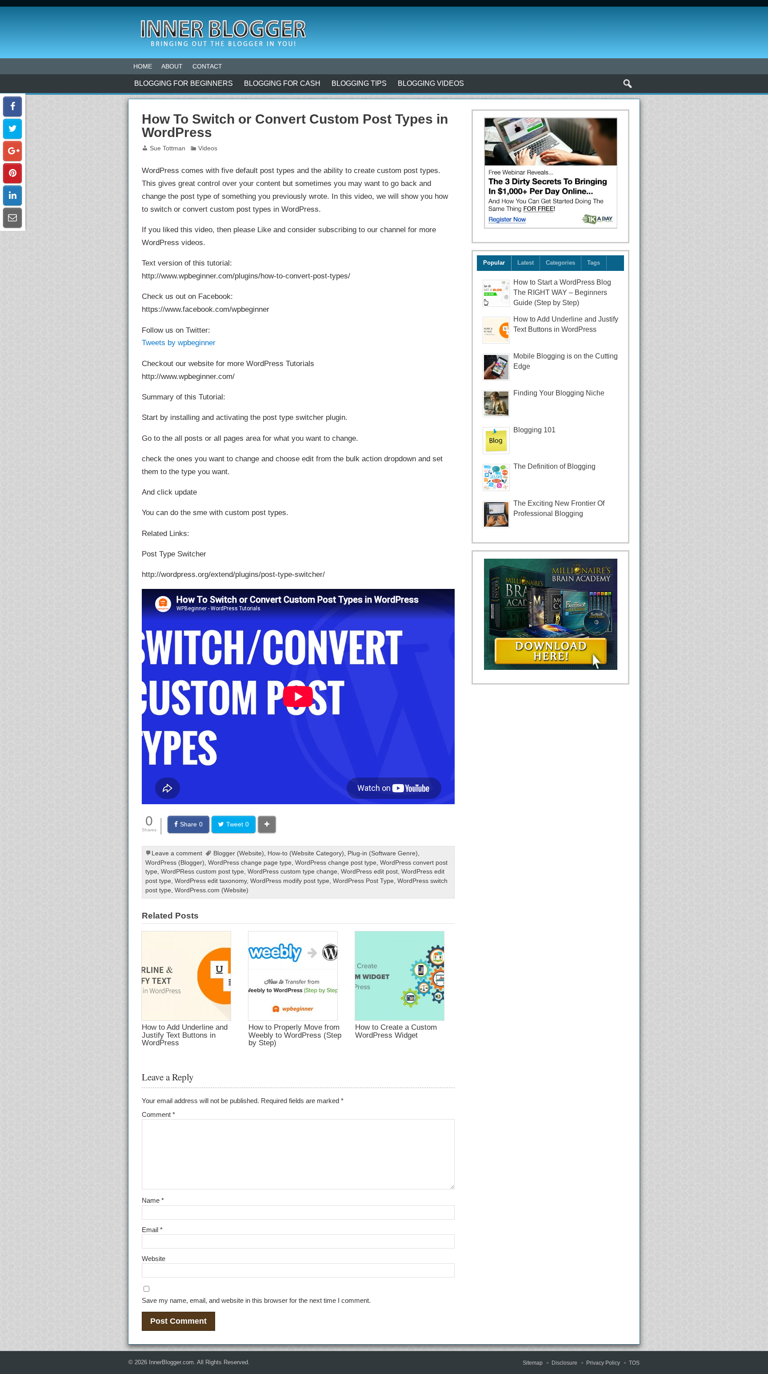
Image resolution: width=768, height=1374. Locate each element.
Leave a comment (177, 853)
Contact (207, 66)
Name (153, 1200)
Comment (158, 1114)
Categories (560, 262)
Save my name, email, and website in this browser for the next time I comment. (256, 1300)
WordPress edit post (369, 871)
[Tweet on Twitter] (12, 129)
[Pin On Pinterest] (12, 173)
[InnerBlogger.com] (222, 17)
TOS (634, 1363)
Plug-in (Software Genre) (383, 853)
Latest (525, 262)
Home (142, 66)
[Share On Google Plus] (12, 151)
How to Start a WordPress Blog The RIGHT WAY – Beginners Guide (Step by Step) (562, 292)
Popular (494, 262)
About (172, 66)
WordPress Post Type (363, 881)
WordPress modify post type (289, 881)
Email (152, 1229)
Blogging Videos (431, 83)
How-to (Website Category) (306, 853)
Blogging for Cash (282, 83)
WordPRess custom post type (202, 871)
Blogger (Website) (238, 853)
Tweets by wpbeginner (179, 342)
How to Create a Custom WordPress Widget (396, 1031)
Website (153, 1258)
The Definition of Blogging (554, 466)
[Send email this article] (12, 218)
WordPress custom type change (292, 871)
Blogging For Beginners (183, 83)
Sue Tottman (167, 148)
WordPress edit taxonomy (211, 881)
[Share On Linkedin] (12, 195)
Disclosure (564, 1363)
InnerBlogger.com (171, 1362)
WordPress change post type (335, 862)
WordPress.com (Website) (211, 890)
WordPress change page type (250, 862)
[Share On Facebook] (12, 107)
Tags (593, 262)
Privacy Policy (603, 1363)
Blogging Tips (359, 83)
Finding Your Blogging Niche (558, 393)
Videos (207, 148)
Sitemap (533, 1363)
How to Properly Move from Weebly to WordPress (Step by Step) (294, 1035)
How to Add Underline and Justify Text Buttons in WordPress (185, 1035)
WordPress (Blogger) (174, 862)
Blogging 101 (534, 430)
